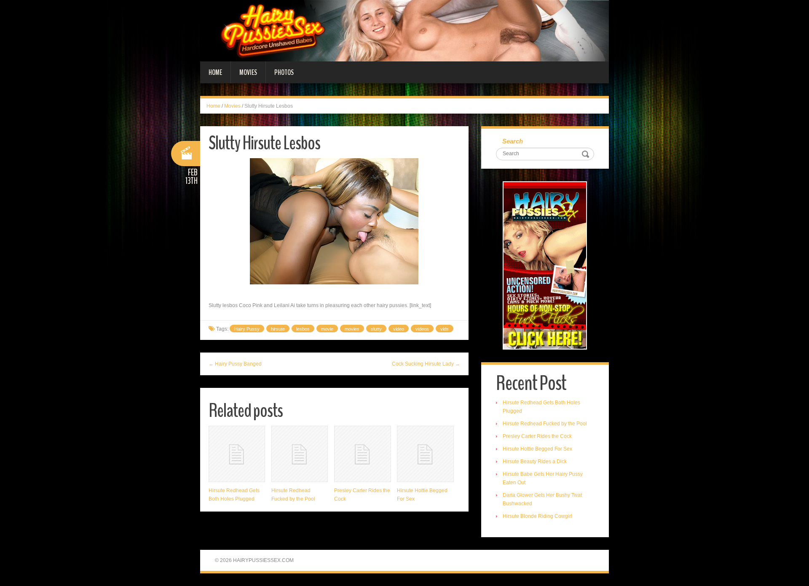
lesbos (303, 328)
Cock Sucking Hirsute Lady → (426, 364)
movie (327, 328)
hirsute (278, 328)
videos (422, 328)
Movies (248, 72)
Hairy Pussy (247, 328)
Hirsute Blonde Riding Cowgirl (537, 516)
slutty (376, 328)
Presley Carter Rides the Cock (537, 436)
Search (512, 141)
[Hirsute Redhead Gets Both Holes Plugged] (237, 454)
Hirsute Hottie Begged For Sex (537, 449)
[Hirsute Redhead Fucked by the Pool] (299, 454)
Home (215, 72)
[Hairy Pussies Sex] (404, 30)
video (398, 328)
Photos (284, 72)
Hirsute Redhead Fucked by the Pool (545, 424)
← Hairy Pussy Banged (235, 364)
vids (444, 328)
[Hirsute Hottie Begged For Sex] (425, 454)
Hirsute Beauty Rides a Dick (535, 461)
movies (352, 328)
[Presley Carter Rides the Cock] (362, 454)
